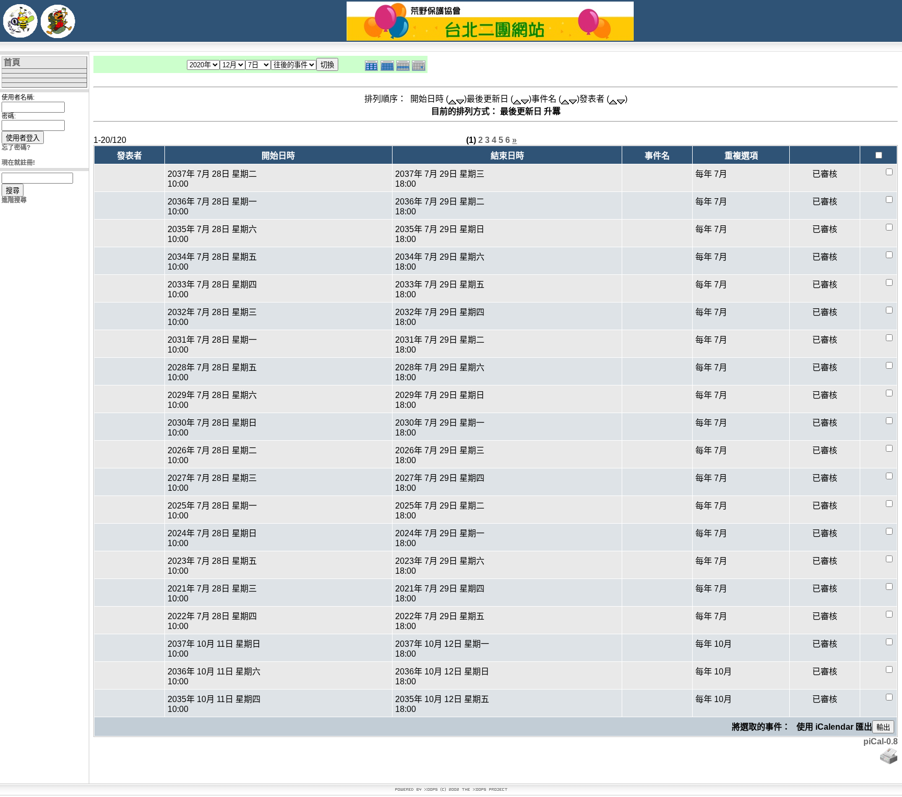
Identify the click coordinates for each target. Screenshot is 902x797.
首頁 (12, 62)
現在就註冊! (18, 162)
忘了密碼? (16, 147)
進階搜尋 (14, 200)
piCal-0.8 (880, 741)
